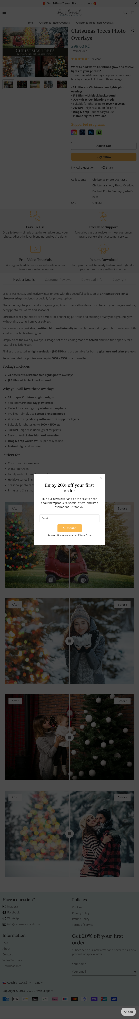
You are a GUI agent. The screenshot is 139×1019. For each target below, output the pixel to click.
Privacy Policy (84, 535)
